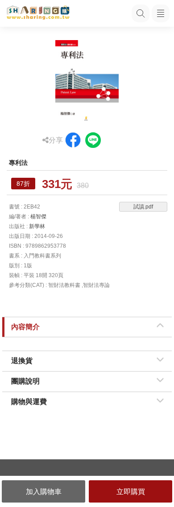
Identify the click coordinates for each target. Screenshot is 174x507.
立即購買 (130, 491)
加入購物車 (44, 491)
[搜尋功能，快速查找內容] (140, 13)
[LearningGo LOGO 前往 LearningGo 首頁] (37, 13)
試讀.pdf (143, 207)
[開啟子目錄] (161, 13)
